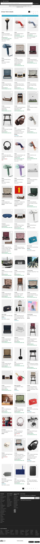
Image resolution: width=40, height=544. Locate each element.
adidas (1, 531)
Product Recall (9, 504)
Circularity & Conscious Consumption (16, 503)
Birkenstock (7, 530)
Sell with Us (2, 501)
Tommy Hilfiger (36, 532)
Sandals (31, 531)
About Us (1, 495)
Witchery (16, 530)
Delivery (8, 496)
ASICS (31, 532)
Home (6, 9)
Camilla (6, 531)
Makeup (1, 532)
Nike (21, 532)
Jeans (36, 530)
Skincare (16, 531)
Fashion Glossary (9, 501)
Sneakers (31, 530)
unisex (3, 9)
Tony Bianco (37, 533)
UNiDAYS (1, 516)
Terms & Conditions (3, 508)
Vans (11, 532)
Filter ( (19, 15)
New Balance (22, 531)
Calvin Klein (27, 530)
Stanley (11, 531)
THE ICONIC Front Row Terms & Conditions (3, 512)
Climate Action (16, 507)
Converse (11, 530)
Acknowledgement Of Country (3, 497)
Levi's (1, 530)
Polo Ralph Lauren (27, 534)
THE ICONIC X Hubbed (2, 520)
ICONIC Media (2, 500)
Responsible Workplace (15, 498)
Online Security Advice (2, 515)
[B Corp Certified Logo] (17, 511)
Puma (26, 532)
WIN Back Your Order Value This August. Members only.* (20, 6)
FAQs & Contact (9, 495)
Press (1, 502)
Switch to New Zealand (9, 506)
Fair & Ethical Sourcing (16, 506)
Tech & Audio (9, 9)
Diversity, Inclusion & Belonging (16, 500)
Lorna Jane (22, 530)
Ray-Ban (26, 531)
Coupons (1, 507)
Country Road (7, 532)
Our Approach (16, 496)
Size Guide (8, 499)
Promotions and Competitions (2, 506)
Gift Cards (8, 500)
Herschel (16, 532)
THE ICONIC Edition (2, 522)
